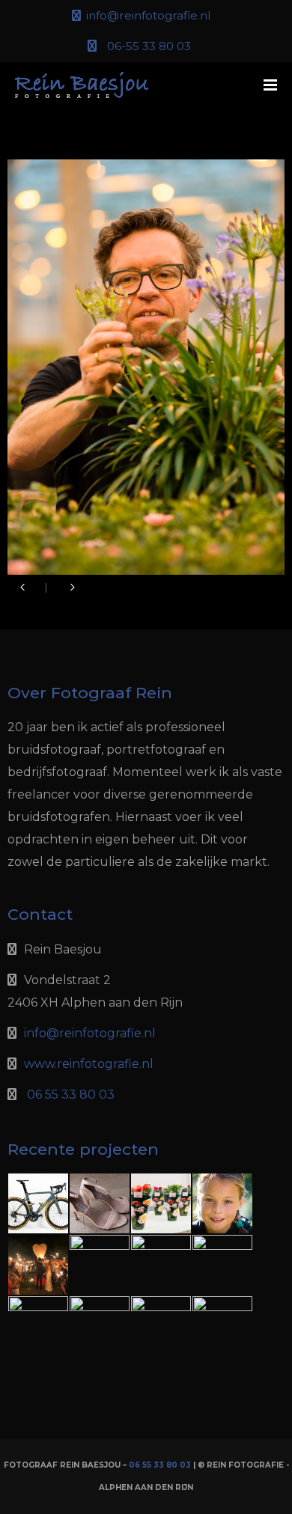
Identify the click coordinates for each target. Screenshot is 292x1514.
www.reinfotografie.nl (88, 1064)
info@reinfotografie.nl (148, 15)
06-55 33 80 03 (149, 46)
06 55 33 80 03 (71, 1094)
